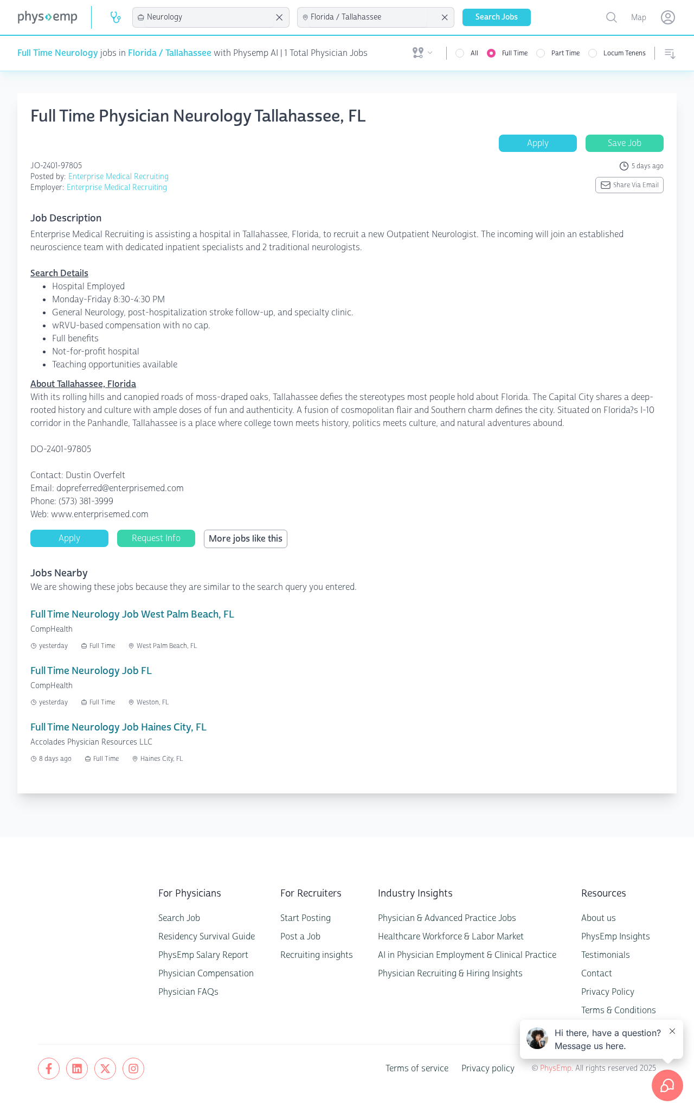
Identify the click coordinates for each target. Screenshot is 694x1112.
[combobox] (209, 17)
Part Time (565, 53)
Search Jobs (496, 17)
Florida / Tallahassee (169, 53)
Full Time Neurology (57, 53)
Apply (538, 143)
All (474, 53)
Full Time (515, 53)
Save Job (624, 143)
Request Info (156, 538)
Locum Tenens (624, 53)
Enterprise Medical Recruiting (118, 176)
